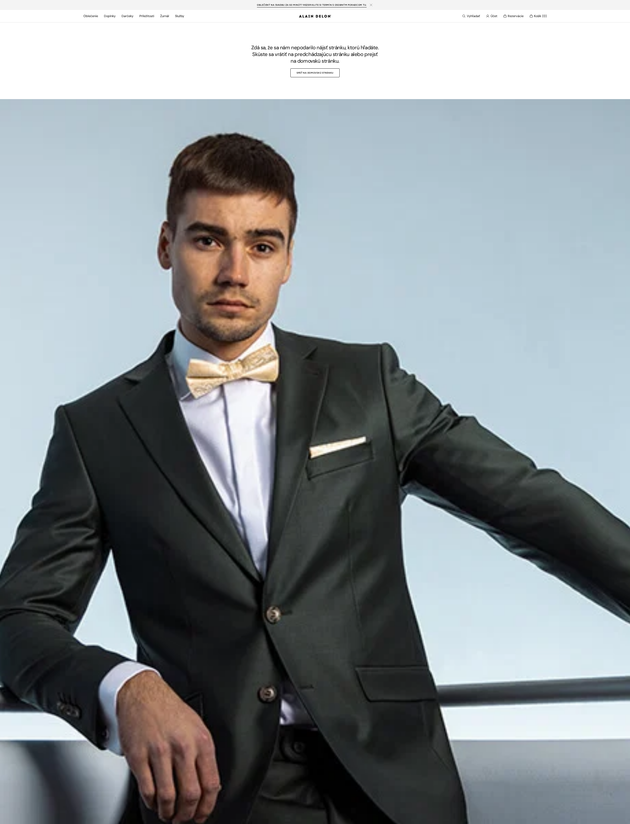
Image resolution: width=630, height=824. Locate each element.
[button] (471, 16)
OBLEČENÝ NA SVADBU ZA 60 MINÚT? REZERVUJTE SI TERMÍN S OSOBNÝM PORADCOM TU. (312, 4)
